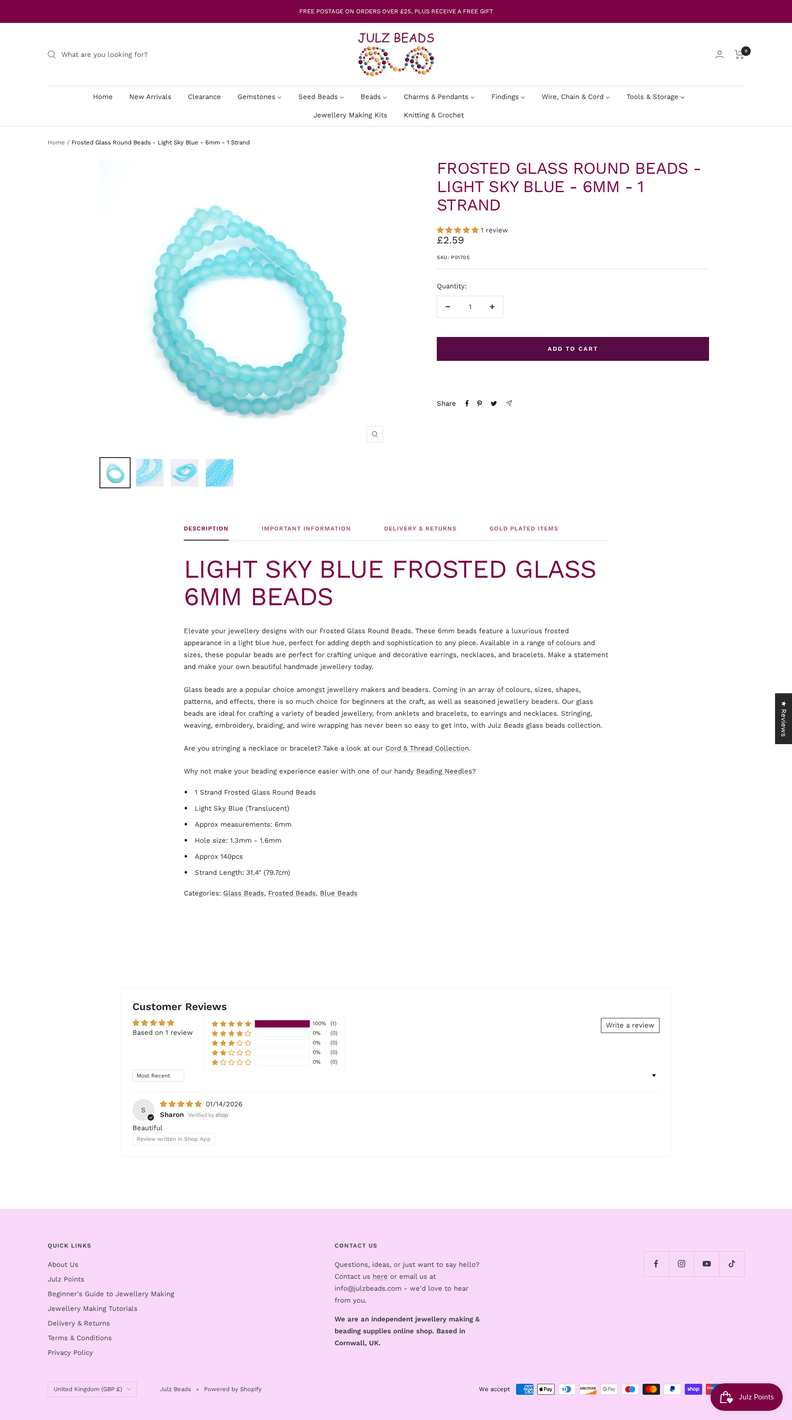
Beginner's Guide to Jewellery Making (111, 1294)
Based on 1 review (162, 1032)
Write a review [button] (630, 1025)
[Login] (719, 54)
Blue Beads (339, 893)
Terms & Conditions (80, 1338)
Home (56, 142)
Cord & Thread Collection (427, 748)
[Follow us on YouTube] (706, 1263)
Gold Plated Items (524, 528)
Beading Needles (444, 771)
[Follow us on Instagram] (681, 1263)
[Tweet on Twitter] (494, 403)
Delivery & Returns (420, 528)
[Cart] (739, 54)
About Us (63, 1264)
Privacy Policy (70, 1352)
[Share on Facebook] (467, 403)
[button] (459, 230)
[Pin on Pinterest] (479, 403)
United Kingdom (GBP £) (88, 1389)
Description (206, 528)
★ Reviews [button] (784, 719)
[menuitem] (103, 96)
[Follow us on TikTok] (731, 1263)
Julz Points (66, 1279)
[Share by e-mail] (509, 403)
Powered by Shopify (233, 1389)
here (380, 1276)
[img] (182, 1104)
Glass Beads (243, 893)
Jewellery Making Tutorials (93, 1308)
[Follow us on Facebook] (656, 1263)
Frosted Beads (292, 893)
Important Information (306, 528)
